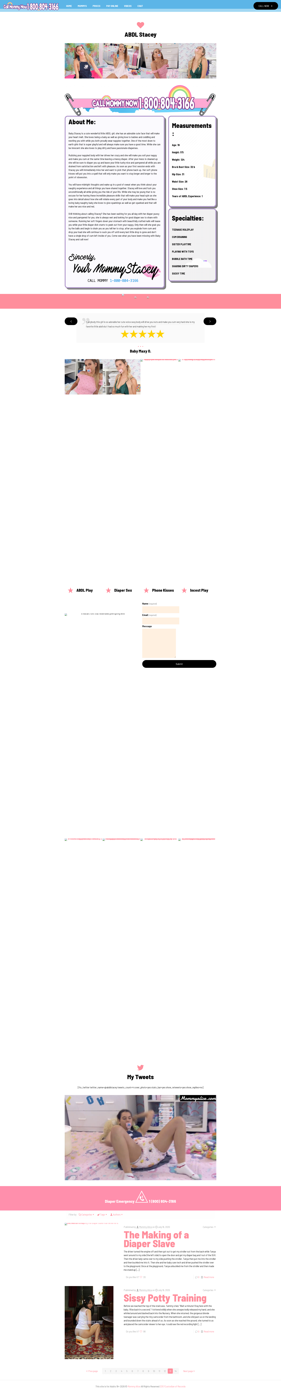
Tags (102, 1214)
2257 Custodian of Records (173, 1386)
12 (165, 1371)
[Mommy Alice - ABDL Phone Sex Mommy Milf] (31, 6)
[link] (140, 100)
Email (149, 614)
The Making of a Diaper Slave (156, 1238)
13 (170, 1371)
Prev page (93, 1371)
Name (149, 603)
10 (154, 1371)
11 (159, 1371)
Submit (179, 663)
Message (147, 626)
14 (176, 1371)
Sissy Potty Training (165, 1297)
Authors (117, 1214)
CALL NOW (264, 5)
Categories (87, 1214)
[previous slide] (71, 321)
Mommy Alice (145, 1226)
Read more (209, 1277)
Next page (188, 1371)
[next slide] (210, 321)
